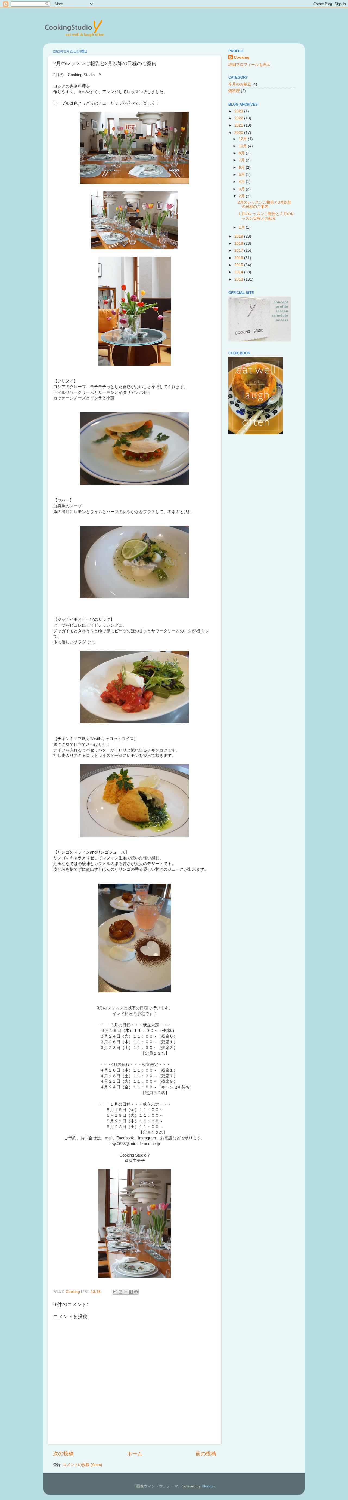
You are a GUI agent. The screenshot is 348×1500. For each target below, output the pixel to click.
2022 (239, 118)
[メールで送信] (115, 1292)
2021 (239, 125)
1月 (242, 227)
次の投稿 (63, 1453)
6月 (242, 167)
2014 (239, 272)
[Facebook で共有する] (130, 1292)
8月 (242, 153)
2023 (239, 111)
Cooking (242, 57)
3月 (242, 189)
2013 (239, 279)
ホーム (134, 1453)
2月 (242, 196)
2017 (239, 251)
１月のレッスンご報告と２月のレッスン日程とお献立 (266, 216)
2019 (239, 236)
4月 (242, 182)
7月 (242, 160)
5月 (242, 175)
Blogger (208, 1486)
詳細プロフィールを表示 (249, 65)
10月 (243, 146)
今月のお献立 (239, 84)
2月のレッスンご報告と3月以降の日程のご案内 (264, 204)
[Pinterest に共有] (136, 1292)
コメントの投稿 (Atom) (82, 1465)
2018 (239, 243)
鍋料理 (234, 91)
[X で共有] (125, 1292)
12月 (243, 139)
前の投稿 (205, 1453)
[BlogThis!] (120, 1292)
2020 (239, 133)
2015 (239, 265)
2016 (239, 258)
